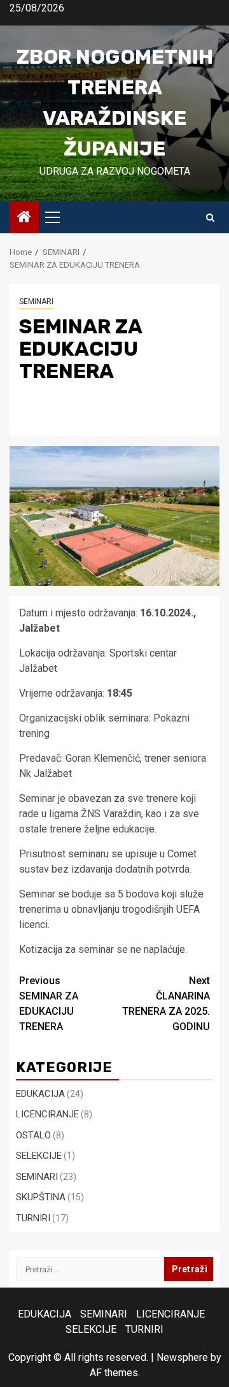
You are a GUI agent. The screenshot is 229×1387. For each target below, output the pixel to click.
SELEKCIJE (39, 1155)
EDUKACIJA (40, 1094)
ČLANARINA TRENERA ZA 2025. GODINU (166, 1004)
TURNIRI (33, 1218)
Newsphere (182, 1357)
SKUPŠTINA (41, 1197)
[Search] (210, 217)
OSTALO (33, 1135)
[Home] (24, 218)
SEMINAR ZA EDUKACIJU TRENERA (48, 1004)
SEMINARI (36, 301)
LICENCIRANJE (47, 1114)
